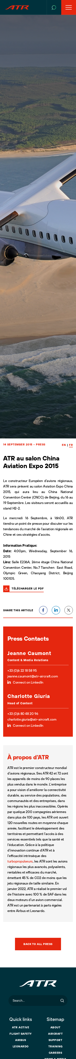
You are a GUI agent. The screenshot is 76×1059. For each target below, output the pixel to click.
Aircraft (55, 1033)
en (64, 444)
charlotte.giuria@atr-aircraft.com (31, 719)
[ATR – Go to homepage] (17, 7)
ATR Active (20, 1027)
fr (71, 444)
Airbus (20, 1040)
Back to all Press (38, 944)
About (55, 1027)
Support (55, 1040)
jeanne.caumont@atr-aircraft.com (32, 676)
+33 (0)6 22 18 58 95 (22, 670)
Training (55, 1046)
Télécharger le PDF (28, 588)
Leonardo (21, 1046)
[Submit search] (62, 1000)
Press (40, 444)
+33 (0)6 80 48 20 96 (22, 713)
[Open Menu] (68, 7)
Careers (55, 1052)
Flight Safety (21, 1033)
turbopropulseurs (20, 861)
